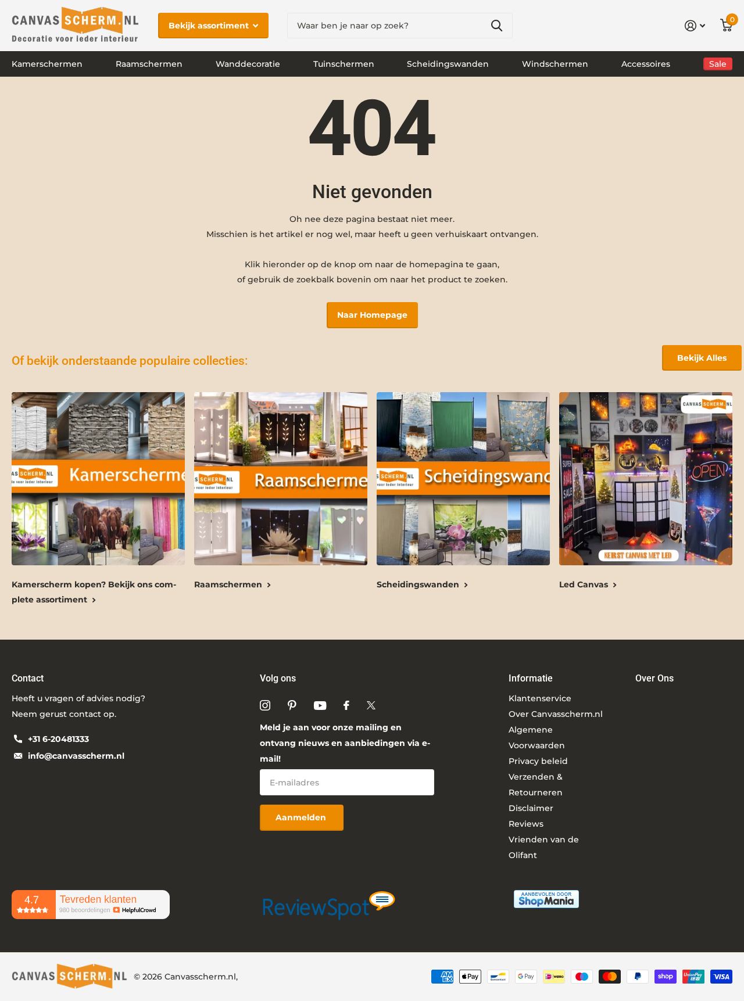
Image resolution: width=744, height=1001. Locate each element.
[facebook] (346, 705)
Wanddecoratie (248, 64)
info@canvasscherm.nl (76, 756)
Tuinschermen (343, 64)
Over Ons (654, 678)
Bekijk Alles (702, 358)
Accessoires (645, 64)
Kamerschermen (47, 64)
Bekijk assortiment (210, 25)
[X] (371, 705)
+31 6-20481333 (58, 739)
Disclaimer (531, 808)
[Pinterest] (292, 705)
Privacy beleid (538, 761)
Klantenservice (540, 698)
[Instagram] (265, 705)
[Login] (695, 26)
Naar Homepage (372, 315)
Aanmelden (302, 817)
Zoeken (497, 26)
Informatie (531, 678)
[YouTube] (320, 705)
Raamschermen (149, 64)
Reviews (526, 824)
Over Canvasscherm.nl (556, 714)
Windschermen (555, 64)
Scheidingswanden (448, 64)
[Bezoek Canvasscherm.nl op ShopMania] (546, 899)
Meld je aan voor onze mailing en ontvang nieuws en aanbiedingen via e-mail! (345, 743)
